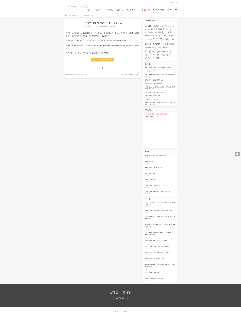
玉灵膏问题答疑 (144, 10)
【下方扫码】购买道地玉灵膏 (103, 59)
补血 (158, 55)
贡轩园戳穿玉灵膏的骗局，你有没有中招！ (157, 92)
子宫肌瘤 (154, 35)
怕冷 (159, 35)
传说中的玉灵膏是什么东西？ (153, 96)
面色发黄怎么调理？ (150, 71)
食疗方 (169, 10)
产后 (162, 26)
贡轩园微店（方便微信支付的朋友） (158, 114)
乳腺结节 (156, 26)
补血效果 (163, 55)
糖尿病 (165, 48)
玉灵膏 (156, 43)
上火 (150, 25)
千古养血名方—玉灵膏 (151, 99)
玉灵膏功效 (108, 10)
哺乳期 (160, 32)
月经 (146, 40)
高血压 (158, 58)
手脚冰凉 (170, 35)
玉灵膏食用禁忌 (159, 10)
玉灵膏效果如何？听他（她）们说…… (102, 22)
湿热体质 (148, 44)
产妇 (166, 26)
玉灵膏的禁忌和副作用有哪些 (153, 83)
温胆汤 (173, 39)
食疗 (152, 58)
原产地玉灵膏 (160, 29)
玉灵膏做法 (131, 10)
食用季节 (147, 58)
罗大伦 (148, 51)
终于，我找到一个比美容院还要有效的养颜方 (158, 67)
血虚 (168, 51)
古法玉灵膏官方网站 (71, 6)
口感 (167, 29)
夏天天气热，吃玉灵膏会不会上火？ (155, 80)
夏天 (165, 32)
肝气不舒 (161, 51)
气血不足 (164, 39)
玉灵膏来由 (97, 10)
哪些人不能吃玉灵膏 (151, 32)
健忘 (146, 29)
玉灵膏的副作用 (150, 48)
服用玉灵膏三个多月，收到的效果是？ (77, 74)
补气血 (153, 55)
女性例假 (147, 35)
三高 (146, 26)
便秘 (173, 26)
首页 (88, 10)
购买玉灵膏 (173, 2)
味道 (170, 29)
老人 (154, 52)
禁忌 (159, 48)
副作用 (153, 29)
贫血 (168, 55)
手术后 (164, 35)
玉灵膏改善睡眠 (167, 44)
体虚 (169, 26)
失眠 (170, 32)
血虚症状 (147, 55)
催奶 (149, 29)
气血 (155, 39)
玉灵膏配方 (119, 10)
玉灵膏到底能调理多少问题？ (130, 74)
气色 (150, 39)
